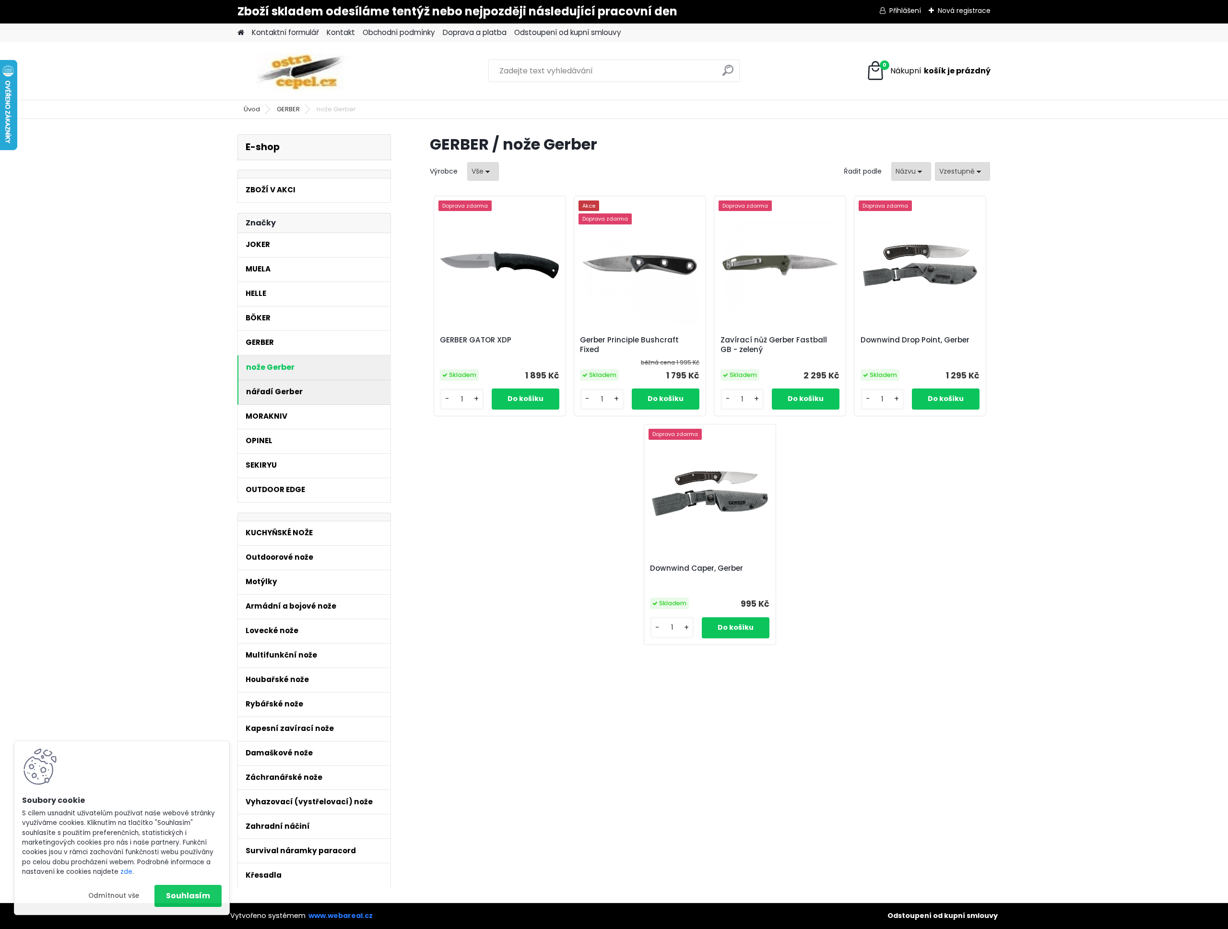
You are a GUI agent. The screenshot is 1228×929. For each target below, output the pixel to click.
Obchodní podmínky (399, 32)
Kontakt (341, 32)
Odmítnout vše (113, 895)
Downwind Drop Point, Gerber (915, 340)
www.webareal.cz (340, 915)
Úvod (252, 109)
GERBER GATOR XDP (475, 340)
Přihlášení (905, 10)
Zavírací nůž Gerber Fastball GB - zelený (773, 344)
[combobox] (911, 171)
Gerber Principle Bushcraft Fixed (629, 344)
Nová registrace (964, 10)
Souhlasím (188, 895)
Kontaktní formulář (285, 32)
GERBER (288, 109)
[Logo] (303, 71)
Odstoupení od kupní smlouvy (567, 32)
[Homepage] (240, 33)
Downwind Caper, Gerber (696, 568)
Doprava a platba (475, 32)
